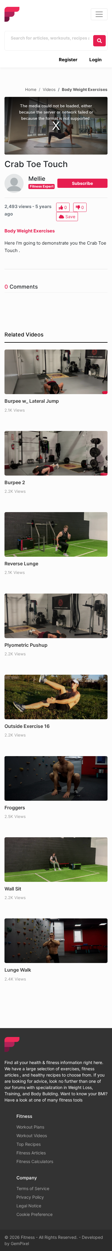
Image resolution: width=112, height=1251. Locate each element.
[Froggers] (56, 778)
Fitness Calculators (34, 1161)
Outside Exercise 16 (27, 726)
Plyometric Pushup (25, 645)
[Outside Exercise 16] (56, 697)
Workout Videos (31, 1135)
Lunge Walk (17, 970)
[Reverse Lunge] (56, 534)
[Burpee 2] (56, 453)
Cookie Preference (34, 1214)
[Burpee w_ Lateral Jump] (56, 372)
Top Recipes (28, 1144)
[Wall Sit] (56, 859)
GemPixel (20, 1243)
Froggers (14, 808)
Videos (49, 89)
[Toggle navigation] (99, 14)
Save (69, 216)
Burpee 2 (14, 482)
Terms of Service (32, 1188)
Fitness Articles (31, 1152)
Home (30, 89)
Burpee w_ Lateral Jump (31, 401)
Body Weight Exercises (85, 89)
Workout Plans (30, 1126)
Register (68, 59)
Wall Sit (12, 889)
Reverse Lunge (21, 564)
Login (95, 59)
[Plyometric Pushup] (56, 616)
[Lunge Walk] (56, 940)
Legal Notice (28, 1205)
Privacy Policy (30, 1197)
